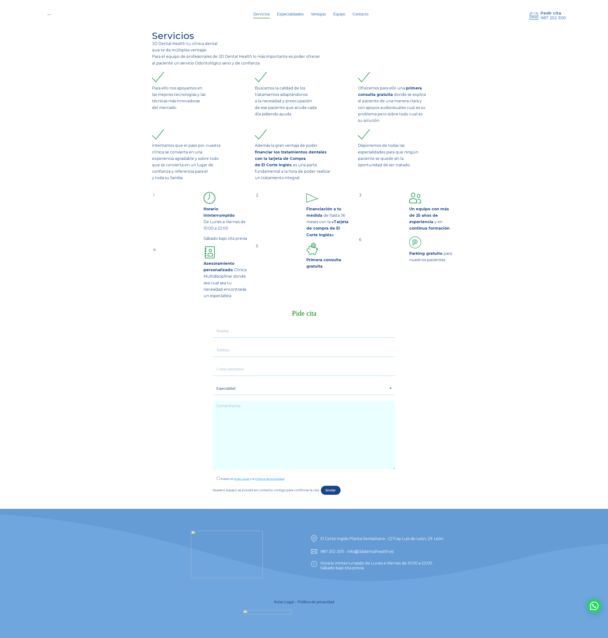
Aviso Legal (241, 479)
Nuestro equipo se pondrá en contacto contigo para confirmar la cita (266, 490)
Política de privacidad (269, 479)
